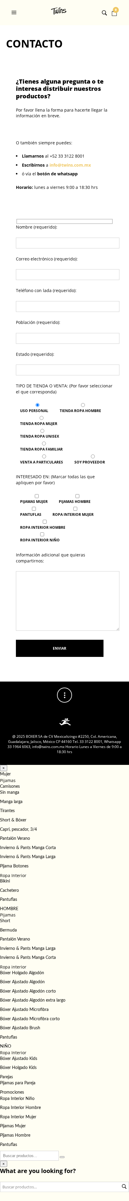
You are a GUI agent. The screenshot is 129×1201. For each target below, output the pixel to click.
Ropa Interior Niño (17, 1099)
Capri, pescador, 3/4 (18, 829)
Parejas (6, 1077)
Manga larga (11, 802)
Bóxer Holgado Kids (18, 1068)
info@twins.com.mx (70, 165)
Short (5, 921)
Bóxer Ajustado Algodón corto (28, 991)
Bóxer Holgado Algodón (22, 973)
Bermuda (8, 930)
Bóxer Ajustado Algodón (22, 982)
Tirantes (7, 811)
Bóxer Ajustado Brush (20, 1028)
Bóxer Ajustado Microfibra (24, 1010)
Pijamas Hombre (15, 1135)
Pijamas (8, 780)
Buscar (124, 1186)
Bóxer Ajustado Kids (18, 1059)
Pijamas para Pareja (17, 1083)
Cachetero (9, 890)
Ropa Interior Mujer (18, 1117)
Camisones (10, 786)
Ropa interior (13, 967)
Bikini (5, 881)
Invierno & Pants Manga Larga (28, 857)
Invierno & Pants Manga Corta (28, 848)
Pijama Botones (14, 866)
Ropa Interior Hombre (20, 1108)
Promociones (12, 1092)
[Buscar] (62, 1157)
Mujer (5, 774)
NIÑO (5, 1046)
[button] (14, 13)
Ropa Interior (13, 875)
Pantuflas (8, 900)
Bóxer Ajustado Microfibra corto (30, 1019)
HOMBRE (9, 909)
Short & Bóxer (13, 820)
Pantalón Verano (15, 838)
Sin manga (9, 792)
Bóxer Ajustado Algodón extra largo (32, 1000)
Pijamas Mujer (13, 1126)
